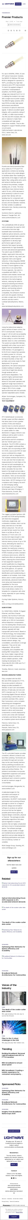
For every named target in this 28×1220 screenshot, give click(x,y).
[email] (19, 30)
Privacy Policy (5, 1201)
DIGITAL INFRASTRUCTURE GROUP (14, 1191)
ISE (14, 1193)
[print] (25, 30)
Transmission (6, 12)
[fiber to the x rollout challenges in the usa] (14, 1027)
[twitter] (14, 30)
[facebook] (8, 30)
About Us (4, 1198)
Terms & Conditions (14, 1201)
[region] (14, 1213)
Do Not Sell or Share (18, 1198)
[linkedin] (11, 30)
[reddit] (17, 30)
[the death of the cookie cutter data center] (14, 998)
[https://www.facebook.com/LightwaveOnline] (11, 1178)
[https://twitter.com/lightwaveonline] (16, 1178)
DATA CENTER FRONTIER (14, 1185)
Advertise (9, 1198)
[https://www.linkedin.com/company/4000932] (14, 1178)
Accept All (14, 1216)
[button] (3, 4)
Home (3, 1007)
